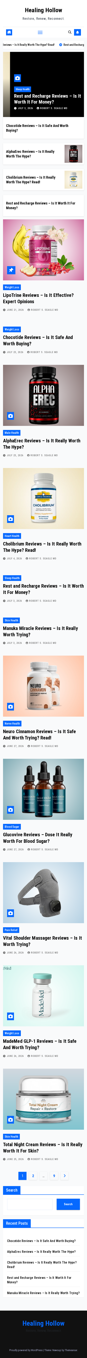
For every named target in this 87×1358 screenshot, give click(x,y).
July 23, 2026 (15, 352)
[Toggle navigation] (40, 32)
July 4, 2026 (15, 558)
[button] (69, 32)
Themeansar (71, 1350)
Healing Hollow (43, 10)
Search (11, 1190)
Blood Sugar (12, 826)
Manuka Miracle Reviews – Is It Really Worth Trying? (43, 1293)
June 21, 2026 (16, 309)
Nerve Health (12, 723)
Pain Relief (11, 930)
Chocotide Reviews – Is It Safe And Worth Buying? (41, 1241)
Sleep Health (15, 89)
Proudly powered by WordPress (26, 1350)
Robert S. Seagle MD (46, 108)
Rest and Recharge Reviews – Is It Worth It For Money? (40, 99)
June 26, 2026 (16, 952)
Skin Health (11, 620)
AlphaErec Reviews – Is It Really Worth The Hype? (41, 1252)
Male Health (12, 432)
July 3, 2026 (19, 108)
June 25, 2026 (16, 1159)
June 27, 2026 (16, 746)
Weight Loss (12, 287)
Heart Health (12, 536)
